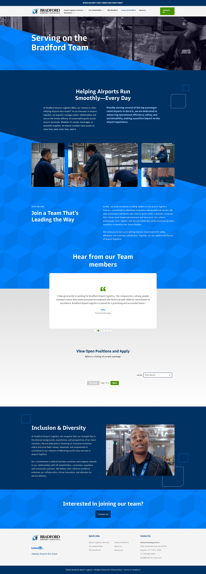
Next (114, 383)
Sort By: (139, 375)
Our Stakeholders (95, 10)
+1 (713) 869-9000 (147, 554)
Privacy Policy (116, 570)
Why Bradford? (95, 550)
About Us (142, 10)
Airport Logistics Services (73, 10)
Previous (93, 383)
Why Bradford (112, 10)
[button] (84, 10)
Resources (68, 13)
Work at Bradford (121, 542)
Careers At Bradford (128, 10)
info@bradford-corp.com (150, 558)
